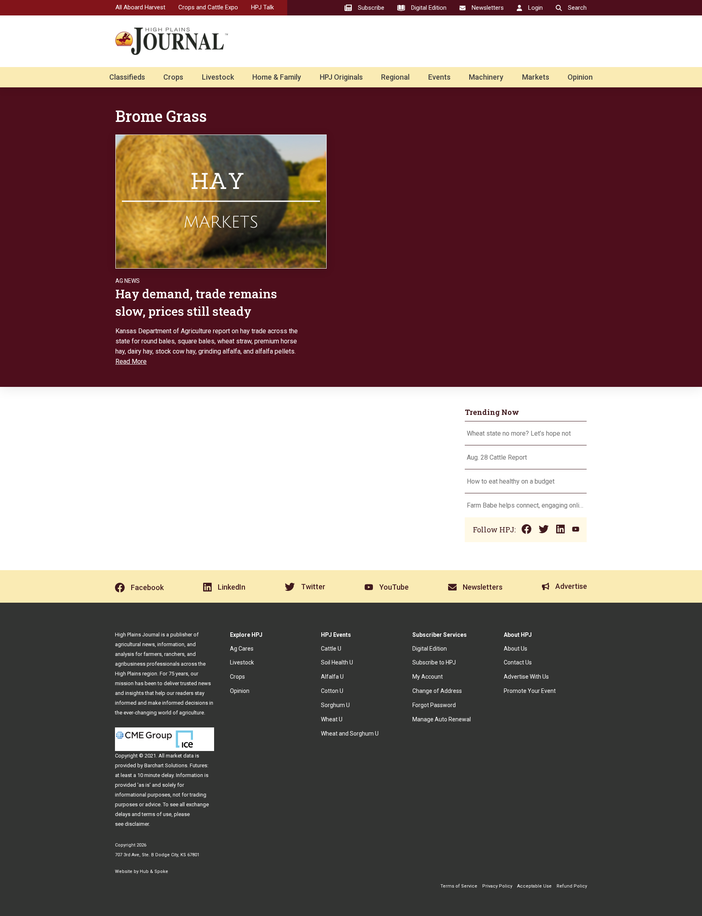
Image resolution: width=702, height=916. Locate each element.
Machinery (486, 77)
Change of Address (437, 691)
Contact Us (518, 662)
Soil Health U (337, 662)
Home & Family (276, 77)
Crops (173, 77)
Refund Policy (572, 886)
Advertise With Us (526, 676)
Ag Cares (242, 648)
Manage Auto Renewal (441, 719)
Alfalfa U (332, 676)
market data (180, 756)
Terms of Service (458, 886)
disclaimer (137, 824)
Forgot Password (434, 705)
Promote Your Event (530, 691)
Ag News (127, 281)
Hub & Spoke (154, 871)
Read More (131, 361)
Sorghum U (335, 705)
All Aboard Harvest (140, 7)
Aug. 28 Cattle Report (497, 457)
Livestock (218, 77)
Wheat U (331, 719)
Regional (395, 77)
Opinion (580, 77)
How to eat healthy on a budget (511, 481)
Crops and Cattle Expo (208, 7)
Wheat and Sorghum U (350, 733)
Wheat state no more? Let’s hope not (519, 433)
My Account (427, 676)
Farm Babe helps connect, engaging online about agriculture (526, 505)
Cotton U (332, 691)
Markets (535, 77)
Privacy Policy (497, 886)
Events (439, 77)
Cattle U (331, 648)
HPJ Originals (341, 77)
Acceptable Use (534, 886)
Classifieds (127, 77)
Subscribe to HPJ (434, 662)
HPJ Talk (262, 7)
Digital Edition (429, 648)
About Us (515, 648)
